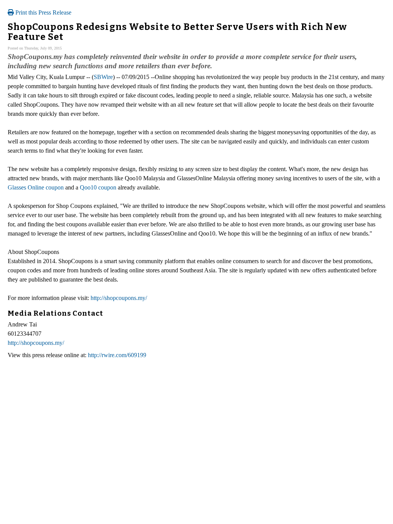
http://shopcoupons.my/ (119, 298)
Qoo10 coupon (98, 187)
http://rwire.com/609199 (117, 355)
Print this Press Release (42, 12)
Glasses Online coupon (36, 187)
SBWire (103, 77)
